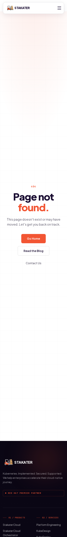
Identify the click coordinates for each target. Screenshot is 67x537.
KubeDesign (43, 530)
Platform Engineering (48, 524)
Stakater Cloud (11, 524)
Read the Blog (33, 251)
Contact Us (33, 263)
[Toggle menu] (59, 8)
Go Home (33, 238)
